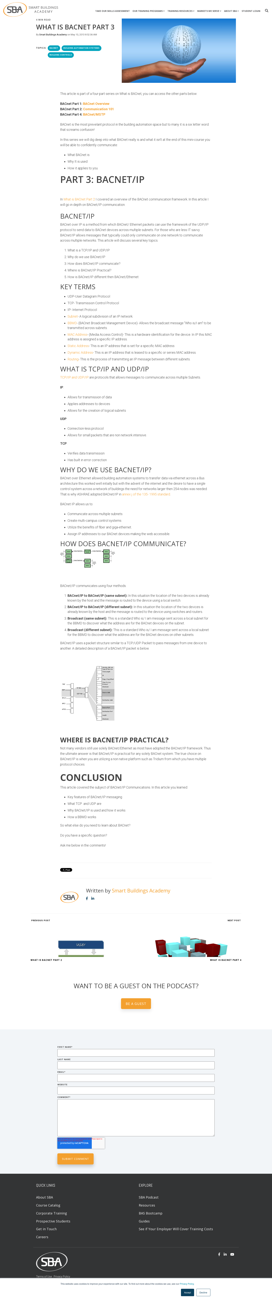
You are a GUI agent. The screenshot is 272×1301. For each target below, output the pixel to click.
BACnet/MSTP (94, 114)
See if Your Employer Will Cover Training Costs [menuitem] (176, 1229)
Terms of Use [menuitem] (44, 1276)
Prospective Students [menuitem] (53, 1221)
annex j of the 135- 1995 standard (146, 494)
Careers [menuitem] (42, 1237)
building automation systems (81, 48)
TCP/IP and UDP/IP (74, 377)
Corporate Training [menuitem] (51, 1213)
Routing (73, 359)
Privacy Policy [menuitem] (62, 1276)
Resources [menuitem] (147, 1205)
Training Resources (179, 11)
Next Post (234, 920)
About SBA (230, 11)
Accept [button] (187, 1292)
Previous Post (40, 920)
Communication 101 (98, 109)
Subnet (73, 316)
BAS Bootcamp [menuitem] (150, 1213)
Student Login (251, 11)
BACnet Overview (96, 104)
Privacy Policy (187, 1283)
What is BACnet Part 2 (79, 199)
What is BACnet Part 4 (225, 960)
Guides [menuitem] (144, 1221)
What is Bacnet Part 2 (46, 960)
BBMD (72, 323)
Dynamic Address (80, 352)
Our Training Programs (147, 11)
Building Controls (61, 55)
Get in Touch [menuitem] (46, 1229)
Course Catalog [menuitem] (48, 1205)
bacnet (54, 48)
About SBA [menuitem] (44, 1197)
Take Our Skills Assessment (112, 11)
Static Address (78, 346)
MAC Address (77, 334)
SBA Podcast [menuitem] (149, 1197)
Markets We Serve (208, 11)
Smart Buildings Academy (53, 34)
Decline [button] (203, 1292)
